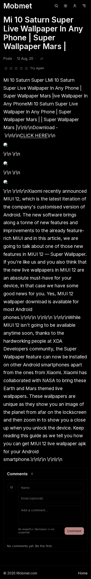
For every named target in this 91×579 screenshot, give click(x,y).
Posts (7, 58)
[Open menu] (84, 5)
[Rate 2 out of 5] (10, 68)
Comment (74, 531)
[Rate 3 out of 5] (16, 68)
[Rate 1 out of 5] (5, 68)
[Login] (74, 5)
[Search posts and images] (56, 5)
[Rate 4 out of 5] (21, 68)
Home (83, 573)
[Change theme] (65, 5)
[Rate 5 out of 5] (26, 68)
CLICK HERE (34, 135)
